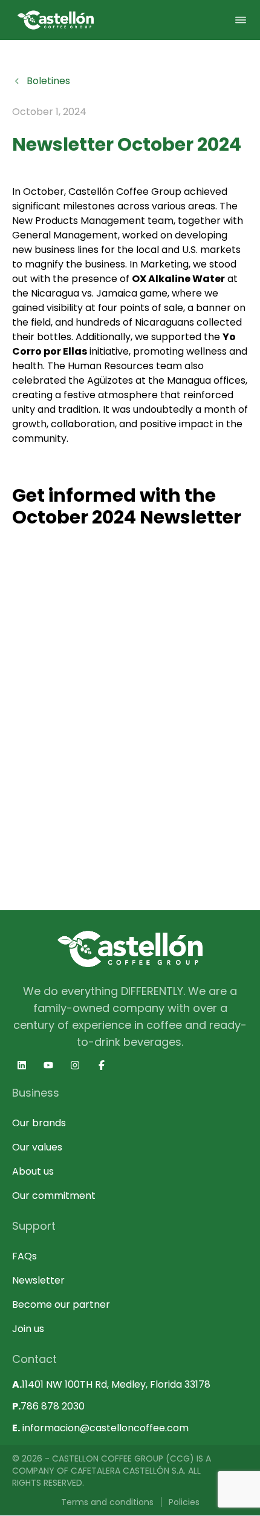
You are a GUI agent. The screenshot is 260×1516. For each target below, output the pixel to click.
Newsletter (38, 1280)
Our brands (39, 1123)
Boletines (48, 81)
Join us (28, 1329)
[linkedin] (21, 1065)
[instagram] (75, 1065)
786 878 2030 (48, 1406)
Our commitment (54, 1196)
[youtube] (48, 1065)
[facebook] (101, 1065)
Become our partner (61, 1304)
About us (33, 1171)
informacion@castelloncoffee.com (100, 1428)
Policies (184, 1502)
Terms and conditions (107, 1502)
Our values (37, 1147)
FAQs (24, 1256)
